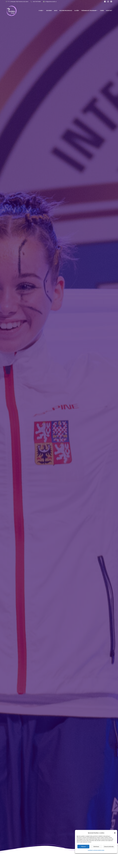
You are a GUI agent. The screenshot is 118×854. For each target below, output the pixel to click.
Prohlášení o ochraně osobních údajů (96, 850)
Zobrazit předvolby (109, 846)
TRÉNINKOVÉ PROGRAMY (89, 10)
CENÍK (102, 10)
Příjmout (83, 846)
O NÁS (41, 10)
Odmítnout (96, 846)
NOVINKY (49, 10)
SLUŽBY (76, 10)
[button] (115, 833)
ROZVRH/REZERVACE (65, 10)
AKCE (55, 10)
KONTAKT (109, 10)
